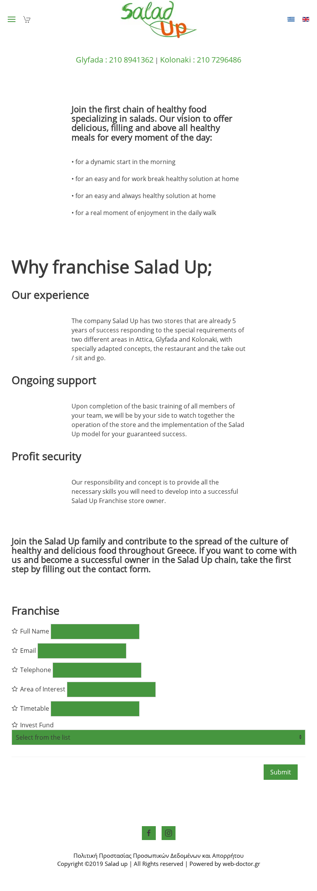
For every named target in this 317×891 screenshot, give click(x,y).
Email (27, 650)
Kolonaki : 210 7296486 (200, 59)
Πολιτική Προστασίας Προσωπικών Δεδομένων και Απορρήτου (158, 855)
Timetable (34, 708)
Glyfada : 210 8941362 (114, 59)
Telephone (35, 670)
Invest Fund (36, 725)
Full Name (34, 631)
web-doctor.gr (241, 863)
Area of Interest (42, 689)
